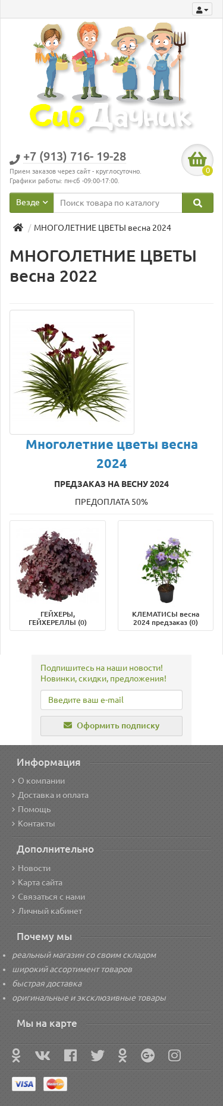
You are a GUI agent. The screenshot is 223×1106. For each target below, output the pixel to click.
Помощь (34, 809)
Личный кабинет (50, 911)
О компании (41, 780)
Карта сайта (40, 882)
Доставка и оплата (53, 795)
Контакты (36, 823)
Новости (34, 868)
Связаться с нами (51, 896)
